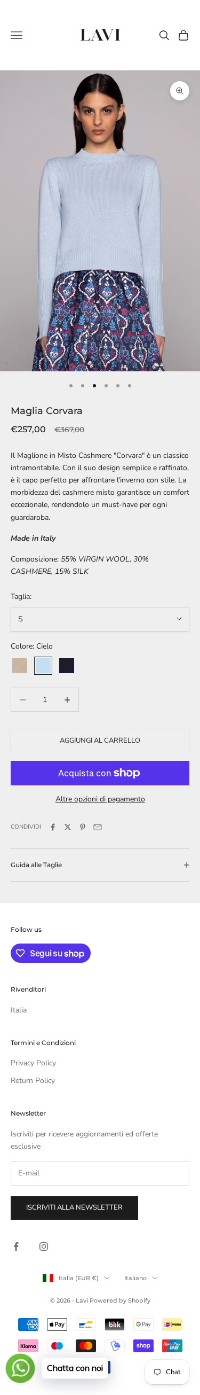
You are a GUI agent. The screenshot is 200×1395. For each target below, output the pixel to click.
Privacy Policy (33, 1063)
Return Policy (33, 1081)
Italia (19, 1010)
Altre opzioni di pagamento (100, 799)
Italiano (135, 1278)
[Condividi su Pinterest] (82, 827)
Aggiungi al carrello (100, 740)
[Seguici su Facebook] (16, 1246)
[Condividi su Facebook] (53, 827)
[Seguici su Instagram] (43, 1246)
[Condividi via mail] (97, 827)
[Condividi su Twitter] (67, 827)
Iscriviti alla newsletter (74, 1207)
